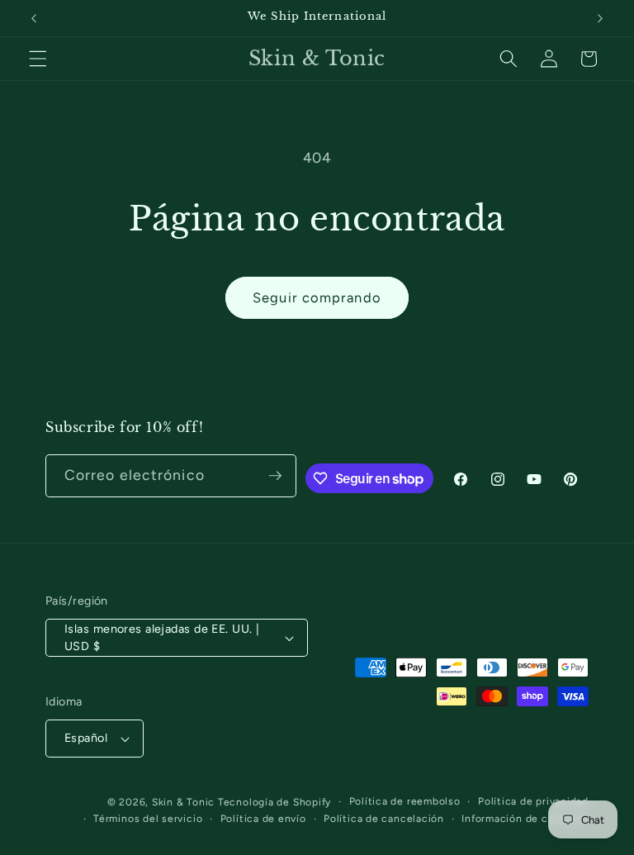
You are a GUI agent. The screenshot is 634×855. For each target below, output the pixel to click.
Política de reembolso (405, 801)
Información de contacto (525, 818)
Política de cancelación (384, 818)
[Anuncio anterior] (34, 18)
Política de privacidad (533, 801)
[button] (38, 58)
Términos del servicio (147, 818)
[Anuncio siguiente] (600, 18)
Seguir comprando (317, 297)
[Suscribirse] (275, 475)
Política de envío (263, 818)
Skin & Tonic (183, 802)
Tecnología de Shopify (274, 802)
